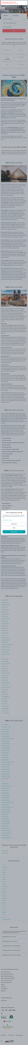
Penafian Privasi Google (7, 520)
